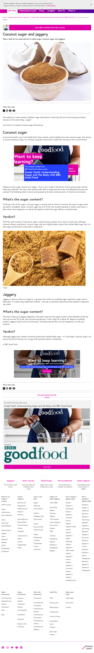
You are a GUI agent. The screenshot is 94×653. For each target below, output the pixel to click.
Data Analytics (38, 509)
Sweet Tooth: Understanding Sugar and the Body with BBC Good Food (53, 17)
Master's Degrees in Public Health (70, 547)
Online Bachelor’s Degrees (4, 539)
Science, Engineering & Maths (22, 545)
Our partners (37, 598)
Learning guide (22, 610)
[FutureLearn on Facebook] (3, 647)
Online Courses (6, 505)
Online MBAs (54, 503)
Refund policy (54, 607)
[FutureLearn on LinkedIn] (21, 647)
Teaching (20, 515)
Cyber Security (38, 530)
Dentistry (27, 17)
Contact (68, 607)
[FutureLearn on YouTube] (16, 647)
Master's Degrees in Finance (69, 556)
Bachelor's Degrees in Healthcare (85, 508)
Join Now (47, 467)
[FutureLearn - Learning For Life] (87, 647)
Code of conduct (55, 616)
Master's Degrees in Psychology (69, 506)
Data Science (38, 519)
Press (41, 10)
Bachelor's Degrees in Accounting (85, 525)
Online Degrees (6, 526)
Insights (51, 10)
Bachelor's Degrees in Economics (85, 534)
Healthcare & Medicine (15, 17)
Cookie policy (54, 612)
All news (12, 10)
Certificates (21, 615)
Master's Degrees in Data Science (71, 526)
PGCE (51, 531)
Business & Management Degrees (54, 548)
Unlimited (21, 619)
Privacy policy (54, 603)
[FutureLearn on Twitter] (12, 647)
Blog (2, 615)
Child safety (69, 598)
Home (5, 17)
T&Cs (51, 598)
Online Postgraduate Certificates (5, 548)
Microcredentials (6, 515)
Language (21, 531)
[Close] (91, 4)
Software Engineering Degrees (53, 539)
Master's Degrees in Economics (69, 565)
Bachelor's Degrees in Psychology (85, 517)
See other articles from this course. (50, 27)
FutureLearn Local (27, 10)
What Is (71, 10)
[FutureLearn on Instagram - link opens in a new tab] (7, 647)
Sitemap (52, 627)
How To (61, 10)
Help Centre (69, 603)
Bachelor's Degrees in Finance (85, 543)
